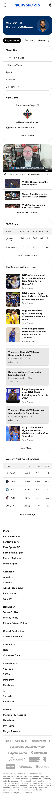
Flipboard (8, 701)
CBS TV (7, 598)
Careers (7, 582)
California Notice (12, 636)
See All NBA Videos (27, 212)
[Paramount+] (17, 758)
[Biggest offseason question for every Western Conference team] (13, 316)
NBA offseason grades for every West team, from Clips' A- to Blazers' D (34, 280)
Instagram (8, 679)
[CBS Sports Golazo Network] (27, 746)
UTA (12, 506)
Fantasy (28, 40)
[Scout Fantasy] (26, 766)
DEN (12, 481)
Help (5, 650)
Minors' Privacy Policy (15, 623)
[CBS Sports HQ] (41, 740)
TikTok (6, 674)
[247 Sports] (18, 752)
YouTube (8, 669)
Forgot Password (12, 731)
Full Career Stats (27, 255)
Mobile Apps (10, 563)
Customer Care (11, 655)
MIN (12, 489)
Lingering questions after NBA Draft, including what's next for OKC (35, 394)
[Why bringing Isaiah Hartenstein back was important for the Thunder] (13, 334)
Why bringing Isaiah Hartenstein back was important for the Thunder (34, 333)
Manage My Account (14, 715)
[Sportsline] (39, 752)
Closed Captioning (13, 631)
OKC (12, 473)
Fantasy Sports (11, 541)
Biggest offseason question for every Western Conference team (33, 315)
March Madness (12, 558)
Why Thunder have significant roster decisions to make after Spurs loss (35, 432)
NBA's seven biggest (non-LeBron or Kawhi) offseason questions (35, 296)
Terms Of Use (10, 612)
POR (12, 498)
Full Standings (27, 514)
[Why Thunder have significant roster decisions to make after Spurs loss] (13, 433)
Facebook (8, 685)
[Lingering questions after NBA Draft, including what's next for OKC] (13, 395)
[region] (27, 158)
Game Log (44, 40)
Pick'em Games (11, 536)
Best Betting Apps (13, 552)
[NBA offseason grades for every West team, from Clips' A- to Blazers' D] (13, 281)
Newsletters (9, 720)
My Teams (8, 725)
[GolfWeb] (42, 766)
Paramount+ (9, 593)
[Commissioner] (37, 758)
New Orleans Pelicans (28, 122)
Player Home (12, 40)
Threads (7, 696)
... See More (13, 362)
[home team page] (27, 114)
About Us (8, 577)
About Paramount (13, 587)
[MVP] (10, 765)
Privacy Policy (10, 617)
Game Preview (27, 135)
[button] (4, 5)
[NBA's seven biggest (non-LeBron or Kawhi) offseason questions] (13, 299)
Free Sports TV (11, 547)
